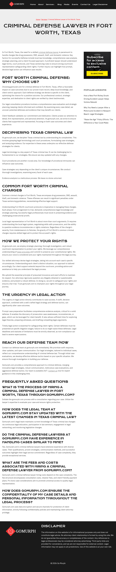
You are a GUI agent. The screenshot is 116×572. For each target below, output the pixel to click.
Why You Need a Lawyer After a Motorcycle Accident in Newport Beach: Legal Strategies (97, 110)
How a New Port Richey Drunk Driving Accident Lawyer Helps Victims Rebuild (96, 98)
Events (75, 4)
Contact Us (85, 4)
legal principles (23, 252)
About (41, 4)
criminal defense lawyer (49, 52)
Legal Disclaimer (100, 4)
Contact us (52, 371)
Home (33, 4)
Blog (59, 4)
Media (66, 4)
